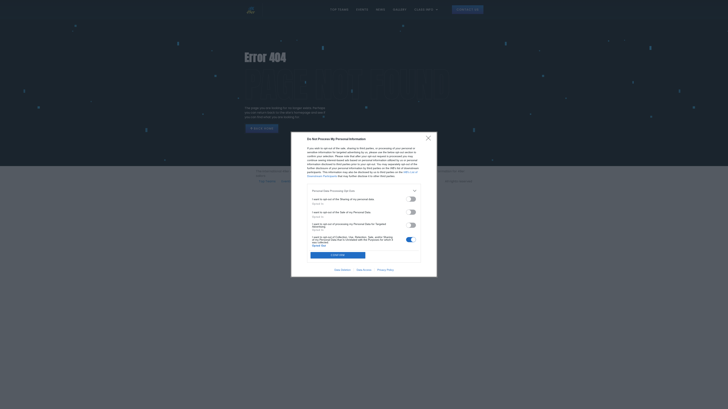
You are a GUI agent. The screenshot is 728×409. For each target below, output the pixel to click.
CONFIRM (338, 255)
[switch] (411, 199)
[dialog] (364, 204)
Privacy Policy (385, 269)
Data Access (364, 269)
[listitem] (364, 191)
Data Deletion (342, 269)
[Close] (429, 139)
